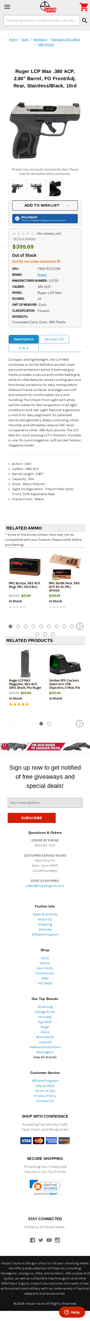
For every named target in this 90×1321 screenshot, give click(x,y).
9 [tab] (72, 626)
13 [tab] (52, 634)
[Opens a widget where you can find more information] (72, 1313)
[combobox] (42, 20)
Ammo (45, 963)
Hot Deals (45, 983)
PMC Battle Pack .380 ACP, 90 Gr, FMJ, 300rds (64, 586)
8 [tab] (64, 626)
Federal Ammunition (45, 1047)
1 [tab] (41, 723)
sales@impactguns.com (45, 886)
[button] (45, 1188)
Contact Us (45, 1101)
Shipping (45, 924)
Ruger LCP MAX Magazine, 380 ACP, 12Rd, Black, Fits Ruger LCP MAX (25, 686)
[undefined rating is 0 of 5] (23, 233)
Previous (10, 626)
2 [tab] (18, 626)
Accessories (45, 973)
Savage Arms (45, 1012)
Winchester (45, 1037)
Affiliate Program (45, 934)
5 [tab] (41, 626)
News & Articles (45, 914)
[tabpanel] (25, 584)
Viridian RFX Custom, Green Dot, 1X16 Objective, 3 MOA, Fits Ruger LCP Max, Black (65, 686)
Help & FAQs (45, 1086)
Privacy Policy (45, 1096)
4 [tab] (33, 626)
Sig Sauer (45, 1022)
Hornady (45, 1017)
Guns (45, 958)
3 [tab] (26, 626)
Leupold (45, 1042)
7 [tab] (56, 626)
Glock (45, 1032)
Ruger (45, 1027)
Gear (45, 978)
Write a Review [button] (24, 239)
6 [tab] (49, 626)
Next (79, 626)
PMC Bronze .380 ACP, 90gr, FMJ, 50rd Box (24, 585)
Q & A (24, 348)
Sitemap (45, 929)
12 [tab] (45, 634)
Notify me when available (34, 261)
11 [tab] (37, 634)
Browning (45, 1007)
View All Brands (45, 1057)
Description (24, 339)
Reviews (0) (54, 339)
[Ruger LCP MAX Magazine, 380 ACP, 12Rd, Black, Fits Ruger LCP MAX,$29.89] (25, 664)
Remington (45, 1052)
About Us (45, 919)
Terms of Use (45, 1091)
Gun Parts (45, 968)
